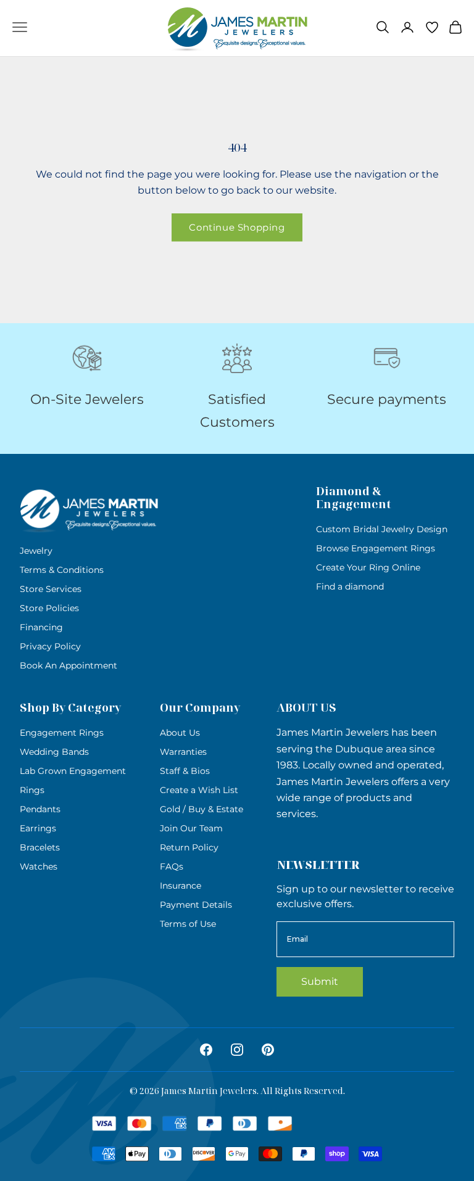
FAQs (171, 866)
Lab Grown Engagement (73, 770)
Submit (319, 981)
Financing (41, 627)
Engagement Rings (62, 732)
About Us (180, 732)
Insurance (180, 885)
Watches (38, 866)
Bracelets (40, 847)
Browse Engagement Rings (375, 548)
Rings (32, 790)
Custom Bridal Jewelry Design (381, 529)
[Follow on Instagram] (237, 1049)
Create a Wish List (199, 790)
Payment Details (196, 904)
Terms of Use (188, 923)
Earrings (38, 828)
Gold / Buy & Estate (201, 809)
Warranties (183, 751)
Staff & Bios (185, 770)
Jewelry (36, 550)
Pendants (40, 809)
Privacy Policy (50, 646)
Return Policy (189, 847)
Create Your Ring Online (368, 567)
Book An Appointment (68, 665)
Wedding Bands (54, 751)
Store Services (50, 589)
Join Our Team (191, 828)
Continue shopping (237, 227)
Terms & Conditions (62, 569)
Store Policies (49, 608)
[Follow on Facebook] (206, 1049)
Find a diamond (350, 586)
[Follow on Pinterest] (268, 1049)
